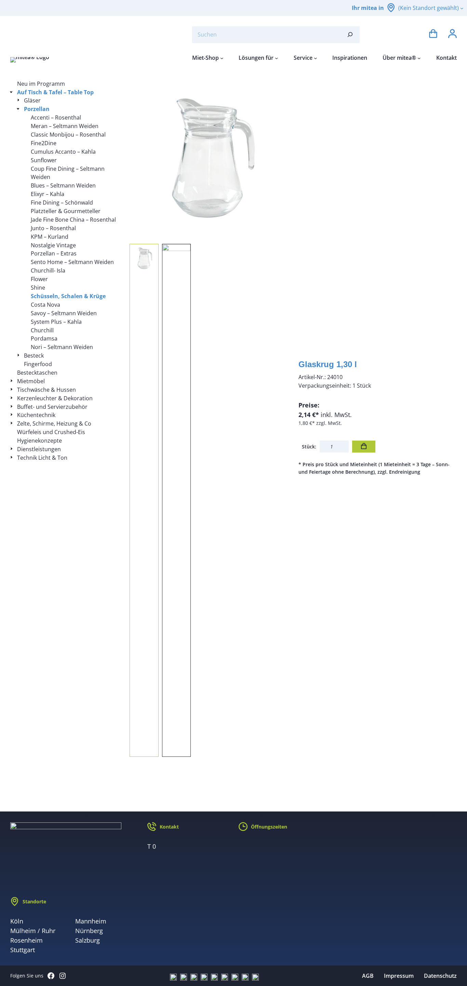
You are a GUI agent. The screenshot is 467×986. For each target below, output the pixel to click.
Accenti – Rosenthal (56, 117)
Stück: (309, 446)
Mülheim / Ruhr (32, 931)
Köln (16, 921)
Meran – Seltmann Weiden (64, 126)
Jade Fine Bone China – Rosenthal (73, 219)
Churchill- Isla (48, 270)
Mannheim (90, 921)
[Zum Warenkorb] (433, 34)
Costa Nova (45, 304)
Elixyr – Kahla (47, 194)
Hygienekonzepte (39, 440)
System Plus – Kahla (56, 321)
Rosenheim (26, 940)
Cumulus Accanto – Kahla (63, 151)
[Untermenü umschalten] (12, 91)
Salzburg (87, 940)
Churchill (42, 330)
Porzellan (37, 109)
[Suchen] (350, 34)
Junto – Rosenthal (53, 228)
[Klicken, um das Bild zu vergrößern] (209, 159)
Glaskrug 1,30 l (327, 364)
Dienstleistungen (39, 449)
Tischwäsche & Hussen (46, 389)
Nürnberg (89, 931)
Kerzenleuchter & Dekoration (55, 398)
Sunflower (44, 160)
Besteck (34, 355)
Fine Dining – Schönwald (62, 202)
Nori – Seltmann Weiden (62, 347)
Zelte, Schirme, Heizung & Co (54, 423)
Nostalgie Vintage (53, 245)
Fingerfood (38, 364)
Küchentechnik (36, 415)
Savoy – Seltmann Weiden (64, 313)
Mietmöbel (31, 381)
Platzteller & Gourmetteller (66, 211)
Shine (38, 287)
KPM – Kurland (49, 236)
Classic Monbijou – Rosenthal (68, 134)
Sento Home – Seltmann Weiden (72, 262)
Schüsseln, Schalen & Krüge (68, 296)
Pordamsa (44, 338)
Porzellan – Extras (54, 253)
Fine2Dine (43, 143)
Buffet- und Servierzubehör (52, 407)
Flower (39, 279)
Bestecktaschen (37, 372)
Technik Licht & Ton (42, 457)
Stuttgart (22, 950)
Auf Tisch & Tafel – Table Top (55, 92)
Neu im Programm (41, 83)
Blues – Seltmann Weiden (63, 185)
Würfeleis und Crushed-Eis (51, 432)
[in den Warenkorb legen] (363, 447)
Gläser (32, 100)
